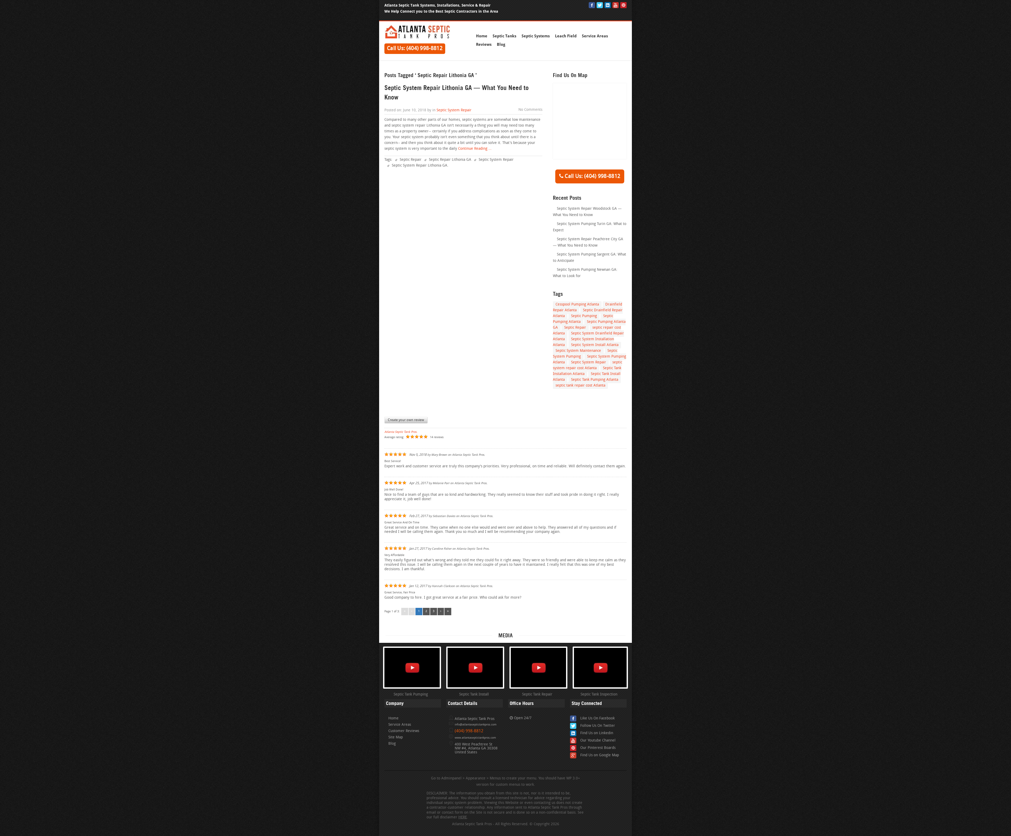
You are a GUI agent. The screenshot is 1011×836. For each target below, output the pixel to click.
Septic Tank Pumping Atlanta (594, 380)
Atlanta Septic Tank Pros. (400, 432)
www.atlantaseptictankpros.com (475, 738)
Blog (501, 44)
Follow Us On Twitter (597, 726)
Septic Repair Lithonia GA (450, 160)
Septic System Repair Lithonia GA (419, 166)
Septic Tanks (504, 36)
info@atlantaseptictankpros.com (476, 724)
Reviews (484, 44)
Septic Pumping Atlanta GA (589, 325)
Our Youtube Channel (598, 741)
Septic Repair (411, 160)
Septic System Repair (454, 110)
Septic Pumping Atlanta (583, 319)
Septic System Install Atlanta (594, 345)
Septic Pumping (584, 316)
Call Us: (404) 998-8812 (415, 48)
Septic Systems (536, 36)
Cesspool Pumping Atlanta (577, 305)
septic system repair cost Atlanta (587, 365)
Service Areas (595, 36)
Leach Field (566, 36)
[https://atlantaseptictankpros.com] (417, 37)
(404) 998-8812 (469, 731)
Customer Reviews (403, 731)
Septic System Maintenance (578, 351)
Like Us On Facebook (597, 718)
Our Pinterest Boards (598, 748)
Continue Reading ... (474, 149)
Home (481, 36)
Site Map (395, 737)
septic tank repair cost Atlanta (580, 386)
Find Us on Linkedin (596, 733)
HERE (462, 817)
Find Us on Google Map (599, 755)
